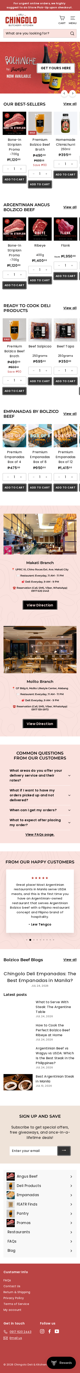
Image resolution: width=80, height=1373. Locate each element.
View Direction (40, 605)
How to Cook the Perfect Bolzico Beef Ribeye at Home (53, 1030)
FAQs (7, 1280)
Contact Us (12, 1286)
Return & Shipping (16, 1292)
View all (70, 104)
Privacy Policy (13, 1298)
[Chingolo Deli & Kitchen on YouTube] (57, 1331)
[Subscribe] (64, 1150)
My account (12, 1310)
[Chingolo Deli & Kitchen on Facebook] (49, 1331)
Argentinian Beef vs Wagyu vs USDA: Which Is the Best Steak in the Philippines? (55, 1055)
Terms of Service (16, 1304)
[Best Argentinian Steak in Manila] (18, 1082)
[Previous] (64, 93)
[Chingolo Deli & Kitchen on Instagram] (42, 1331)
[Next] (72, 93)
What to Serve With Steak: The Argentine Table (53, 1007)
